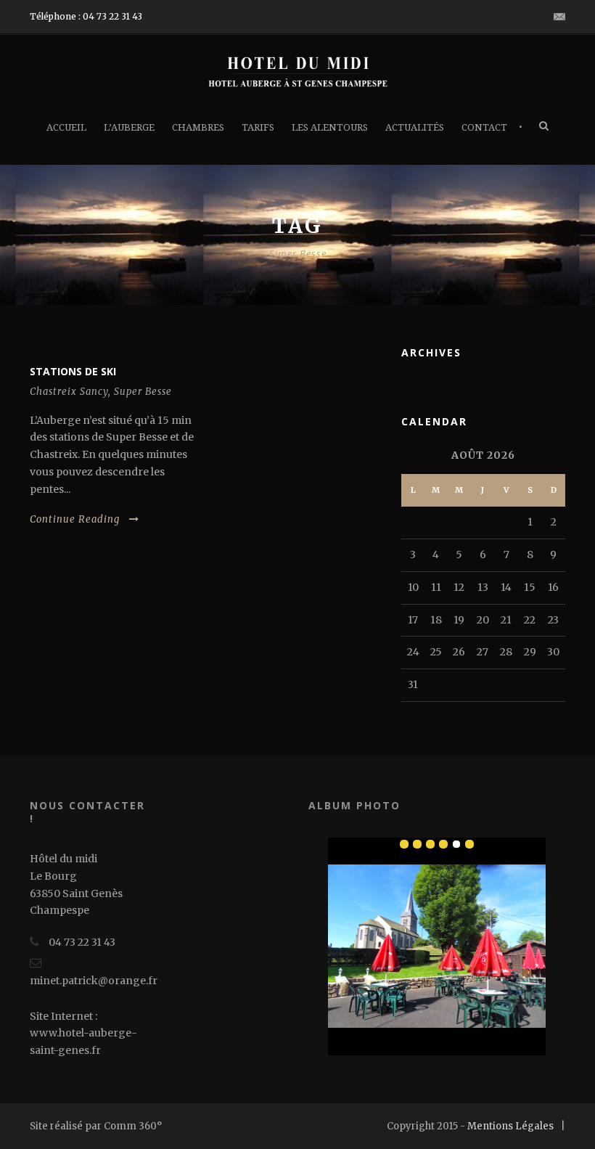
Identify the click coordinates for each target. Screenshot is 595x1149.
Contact (484, 127)
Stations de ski (73, 371)
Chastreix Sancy (69, 391)
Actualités (414, 127)
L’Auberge (129, 127)
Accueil (66, 127)
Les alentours (330, 127)
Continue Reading (75, 519)
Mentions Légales (510, 1126)
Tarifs (258, 127)
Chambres (198, 127)
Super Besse (143, 391)
